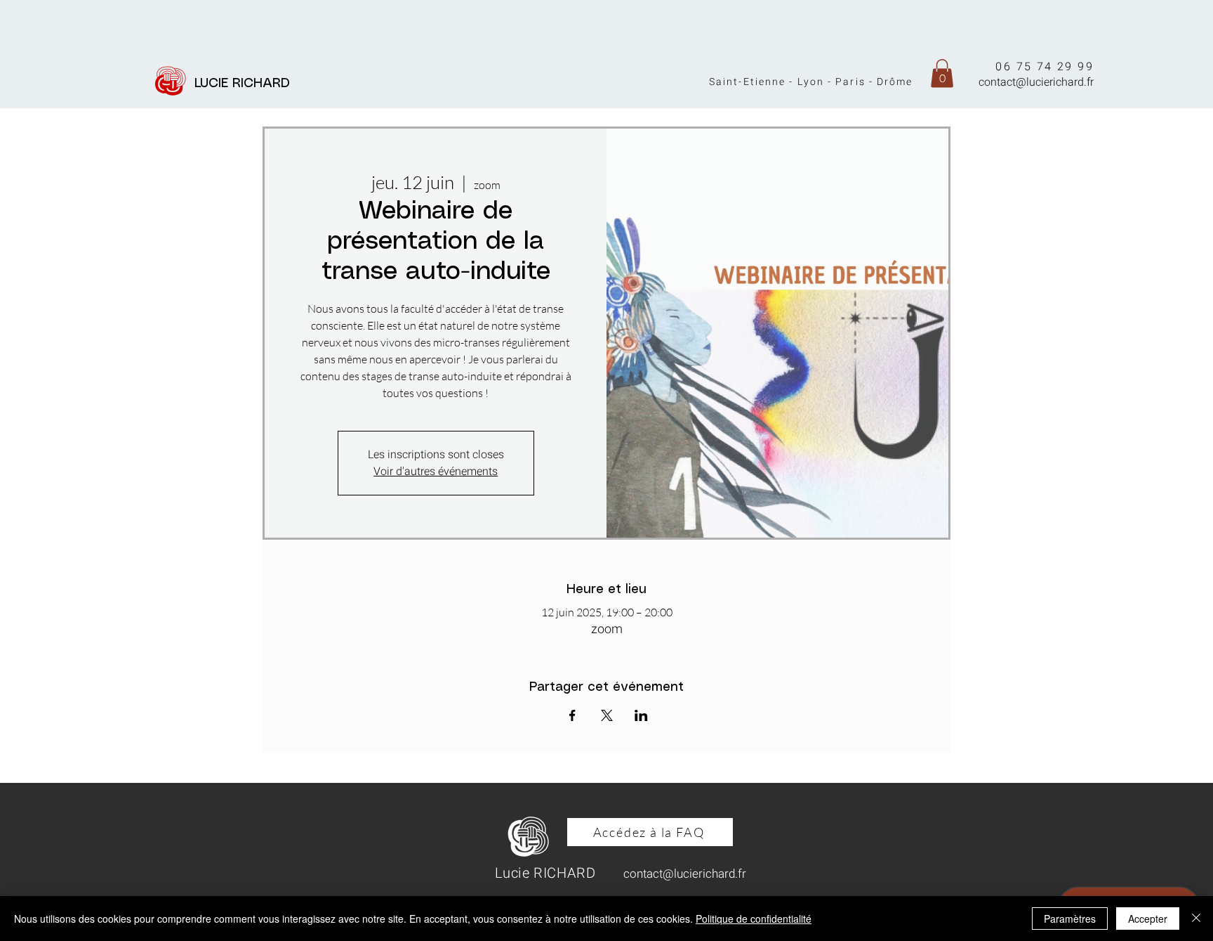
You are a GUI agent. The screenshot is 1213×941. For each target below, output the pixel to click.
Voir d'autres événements (435, 471)
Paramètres (1070, 918)
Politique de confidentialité (753, 918)
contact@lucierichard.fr (1036, 82)
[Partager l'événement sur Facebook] (572, 715)
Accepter (1147, 918)
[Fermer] (1196, 918)
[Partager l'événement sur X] (607, 715)
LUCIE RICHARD (246, 83)
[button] (942, 73)
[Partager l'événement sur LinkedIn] (641, 715)
